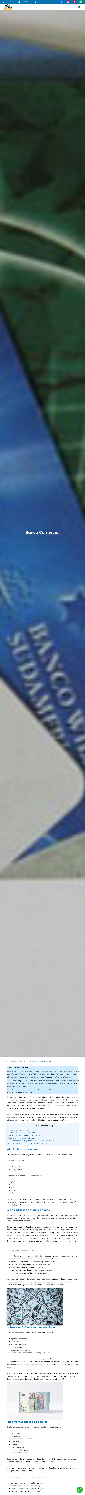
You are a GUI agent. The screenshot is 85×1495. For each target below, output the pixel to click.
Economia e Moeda (30, 1061)
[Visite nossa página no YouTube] (74, 1)
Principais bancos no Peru (18, 1130)
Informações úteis (15, 1061)
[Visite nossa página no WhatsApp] (80, 1)
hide (50, 1126)
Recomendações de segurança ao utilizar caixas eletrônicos (31, 1141)
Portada (5, 1061)
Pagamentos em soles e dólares (21, 1138)
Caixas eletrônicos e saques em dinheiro (24, 1135)
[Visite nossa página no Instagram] (68, 1)
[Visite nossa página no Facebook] (61, 1)
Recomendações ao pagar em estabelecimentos (27, 1143)
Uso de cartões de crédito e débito (21, 1133)
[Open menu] (74, 7)
